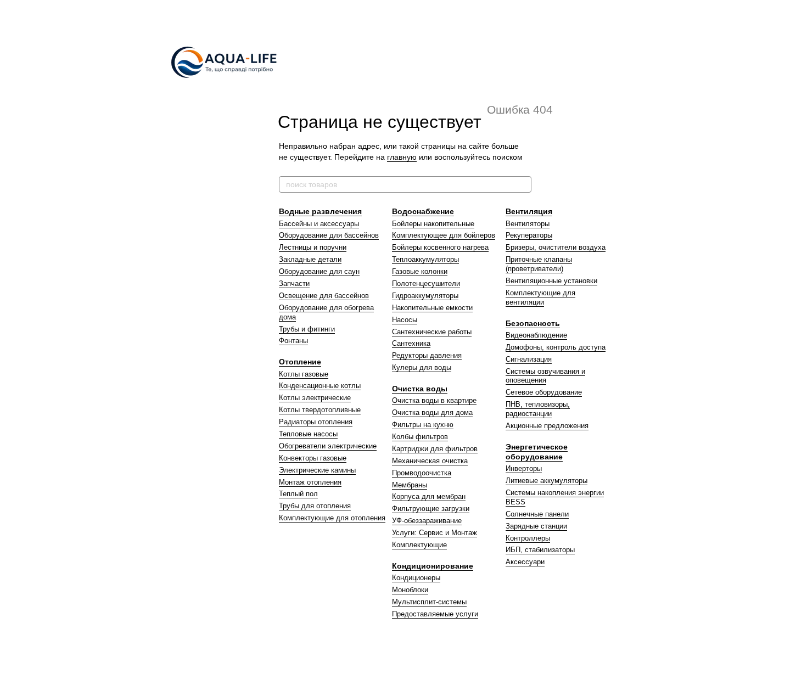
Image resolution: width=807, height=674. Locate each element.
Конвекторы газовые (312, 458)
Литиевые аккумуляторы (546, 480)
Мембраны (409, 485)
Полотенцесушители (426, 283)
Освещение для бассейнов (324, 295)
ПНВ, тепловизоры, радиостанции (538, 409)
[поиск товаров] (522, 184)
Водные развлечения (320, 211)
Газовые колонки (419, 271)
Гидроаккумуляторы (425, 295)
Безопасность (533, 323)
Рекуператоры (529, 235)
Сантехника (411, 343)
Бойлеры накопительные (433, 224)
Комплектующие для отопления (332, 518)
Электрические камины (317, 470)
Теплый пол (298, 494)
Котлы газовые (303, 374)
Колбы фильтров (420, 437)
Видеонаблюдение (536, 335)
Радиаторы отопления (315, 422)
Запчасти (294, 283)
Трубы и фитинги (307, 329)
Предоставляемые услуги (435, 614)
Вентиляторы (528, 224)
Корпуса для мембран (429, 496)
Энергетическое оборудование (537, 451)
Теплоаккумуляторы (425, 259)
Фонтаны (293, 340)
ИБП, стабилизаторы (540, 550)
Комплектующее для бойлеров (443, 235)
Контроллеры (528, 538)
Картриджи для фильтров (435, 449)
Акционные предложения (547, 426)
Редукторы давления (427, 355)
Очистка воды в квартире (434, 400)
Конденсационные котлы (320, 385)
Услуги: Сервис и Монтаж (434, 533)
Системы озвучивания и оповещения (545, 376)
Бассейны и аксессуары (319, 224)
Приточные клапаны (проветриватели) (539, 264)
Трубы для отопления (315, 506)
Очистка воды (419, 388)
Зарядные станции (536, 526)
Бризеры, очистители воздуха (556, 247)
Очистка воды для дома (432, 412)
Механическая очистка (430, 461)
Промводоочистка (421, 473)
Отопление (300, 361)
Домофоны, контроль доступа (556, 347)
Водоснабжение (423, 211)
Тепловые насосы (308, 434)
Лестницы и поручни (312, 247)
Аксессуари (525, 562)
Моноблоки (410, 590)
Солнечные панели (537, 514)
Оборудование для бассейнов (329, 235)
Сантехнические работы (432, 332)
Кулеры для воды (421, 367)
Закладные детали (310, 259)
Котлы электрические (315, 398)
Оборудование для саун (319, 271)
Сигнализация (529, 359)
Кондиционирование (432, 565)
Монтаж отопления (310, 482)
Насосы (404, 320)
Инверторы (524, 468)
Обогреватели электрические (328, 446)
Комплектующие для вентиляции (540, 297)
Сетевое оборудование (544, 392)
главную (402, 157)
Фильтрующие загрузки (430, 508)
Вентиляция (529, 211)
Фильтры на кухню (422, 424)
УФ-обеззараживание (427, 520)
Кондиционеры (416, 578)
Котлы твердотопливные (320, 410)
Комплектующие (419, 545)
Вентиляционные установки (551, 281)
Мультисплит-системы (429, 602)
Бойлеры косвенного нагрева (440, 247)
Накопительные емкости (432, 308)
